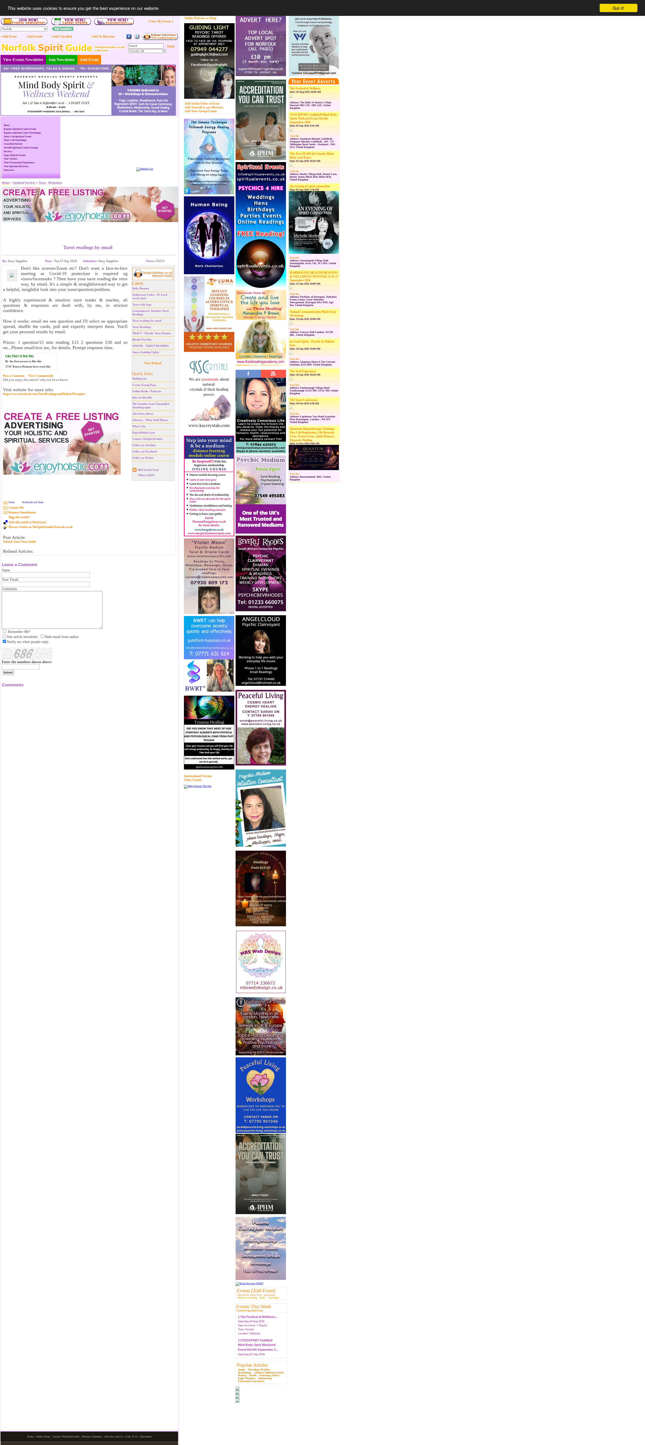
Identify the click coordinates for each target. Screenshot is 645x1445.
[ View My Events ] (160, 21)
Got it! (618, 8)
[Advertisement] (88, 229)
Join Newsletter (61, 59)
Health (252, 1375)
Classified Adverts (13, 144)
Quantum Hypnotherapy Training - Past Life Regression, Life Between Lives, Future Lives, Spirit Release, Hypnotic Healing (313, 434)
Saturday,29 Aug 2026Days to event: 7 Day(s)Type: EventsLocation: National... (257, 1316)
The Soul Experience (303, 371)
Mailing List (139, 378)
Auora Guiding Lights (145, 352)
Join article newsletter (22, 637)
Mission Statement (92, 1436)
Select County (193, 780)
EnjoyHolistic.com (143, 432)
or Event (214, 103)
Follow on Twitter (143, 457)
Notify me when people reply (28, 642)
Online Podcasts (195, 18)
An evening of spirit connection (310, 186)
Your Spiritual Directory (16, 166)
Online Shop (43, 1436)
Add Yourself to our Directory (204, 107)
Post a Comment (13, 376)
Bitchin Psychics (142, 339)
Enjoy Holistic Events (15, 155)
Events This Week (253, 1306)
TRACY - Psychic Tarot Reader (151, 333)
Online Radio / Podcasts (146, 391)
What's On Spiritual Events (17, 136)
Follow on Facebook (144, 451)
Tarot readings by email (146, 320)
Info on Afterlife (142, 397)
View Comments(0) (40, 376)
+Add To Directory (102, 36)
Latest (137, 283)
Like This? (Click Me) (19, 356)
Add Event (89, 59)
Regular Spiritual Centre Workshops (22, 133)
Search (170, 46)
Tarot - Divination (50, 183)
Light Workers (246, 1378)
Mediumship (265, 1378)
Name (6, 570)
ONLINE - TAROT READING (150, 345)
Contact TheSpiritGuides (147, 438)
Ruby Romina (140, 288)
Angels (241, 1369)
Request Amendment (22, 512)
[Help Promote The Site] (197, 786)
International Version (198, 776)
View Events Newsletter (23, 59)
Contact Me (16, 507)
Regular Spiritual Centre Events (20, 129)
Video (204, 103)
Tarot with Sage (142, 304)
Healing (242, 1375)
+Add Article (34, 36)
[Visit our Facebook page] (129, 38)
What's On (138, 426)
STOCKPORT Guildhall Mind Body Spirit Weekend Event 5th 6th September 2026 (313, 118)
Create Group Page (144, 384)
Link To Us (131, 1436)
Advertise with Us (113, 1436)
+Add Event (9, 36)
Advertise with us (142, 413)
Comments (9, 589)
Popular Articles (252, 1365)
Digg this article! (19, 517)
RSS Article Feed (148, 469)
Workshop (273, 1298)
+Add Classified (61, 36)
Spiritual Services (24, 183)
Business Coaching (247, 1298)
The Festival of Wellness (305, 88)
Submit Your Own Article (19, 541)
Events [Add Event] (256, 1290)
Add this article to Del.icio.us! (28, 522)
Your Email (10, 579)
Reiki (262, 1298)
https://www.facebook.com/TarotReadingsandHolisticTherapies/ (44, 394)
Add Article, (192, 103)
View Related (152, 363)
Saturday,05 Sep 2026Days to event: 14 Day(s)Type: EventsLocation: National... (258, 1344)
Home (7, 125)
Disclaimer (146, 1436)
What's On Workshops (15, 140)
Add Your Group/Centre (201, 111)
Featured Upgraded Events (249, 1310)
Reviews (8, 151)
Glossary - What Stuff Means (150, 419)
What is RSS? (146, 475)
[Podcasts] (160, 39)
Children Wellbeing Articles (269, 1372)
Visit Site (294, 136)
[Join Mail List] (144, 168)
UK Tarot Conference (303, 400)
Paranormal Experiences (251, 1381)
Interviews (9, 170)
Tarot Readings (141, 326)
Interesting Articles (269, 1375)
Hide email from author (62, 637)
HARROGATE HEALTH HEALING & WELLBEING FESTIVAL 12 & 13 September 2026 (314, 276)
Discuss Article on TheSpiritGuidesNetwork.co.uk (41, 527)
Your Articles (10, 159)
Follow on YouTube (144, 445)
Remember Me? (19, 632)
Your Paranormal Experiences (19, 162)
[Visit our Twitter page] (137, 38)
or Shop (211, 18)
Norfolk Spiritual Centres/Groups (21, 147)
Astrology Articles (259, 1369)
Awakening (244, 1372)
